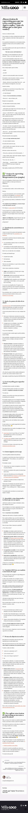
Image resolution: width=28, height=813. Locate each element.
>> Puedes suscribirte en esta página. (10, 745)
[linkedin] (23, 2)
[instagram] (21, 2)
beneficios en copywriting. (7, 295)
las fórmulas (17, 195)
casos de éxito (19, 668)
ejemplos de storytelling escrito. (8, 445)
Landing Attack (8, 438)
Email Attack (6, 433)
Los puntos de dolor (6, 305)
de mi (17, 538)
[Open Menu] (25, 8)
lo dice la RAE (12, 207)
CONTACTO (17, 2)
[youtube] (26, 2)
